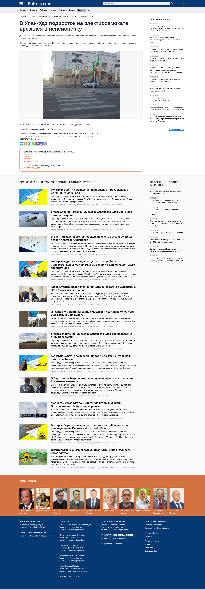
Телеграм (28, 154)
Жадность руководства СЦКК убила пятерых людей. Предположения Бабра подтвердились (86, 404)
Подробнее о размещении (112, 544)
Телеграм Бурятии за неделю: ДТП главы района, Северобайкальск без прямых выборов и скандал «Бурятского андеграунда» (93, 264)
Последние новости (160, 20)
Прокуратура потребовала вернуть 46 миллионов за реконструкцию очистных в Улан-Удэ (166, 223)
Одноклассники (31, 161)
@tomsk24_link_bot (76, 568)
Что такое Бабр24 (152, 533)
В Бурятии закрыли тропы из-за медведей (167, 233)
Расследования (81, 254)
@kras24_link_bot (75, 548)
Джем (26, 156)
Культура (80, 327)
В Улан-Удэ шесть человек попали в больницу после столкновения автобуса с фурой (167, 211)
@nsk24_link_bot (75, 558)
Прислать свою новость (69, 576)
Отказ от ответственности (155, 521)
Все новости (176, 130)
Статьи (72, 10)
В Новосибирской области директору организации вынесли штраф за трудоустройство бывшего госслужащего (166, 70)
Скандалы (88, 280)
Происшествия (60, 17)
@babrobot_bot (116, 527)
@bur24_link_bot (75, 527)
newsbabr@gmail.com (37, 527)
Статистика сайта (152, 541)
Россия (104, 418)
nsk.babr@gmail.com (76, 561)
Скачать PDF (89, 136)
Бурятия (73, 17)
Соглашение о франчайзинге (157, 528)
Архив (90, 10)
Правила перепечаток (154, 525)
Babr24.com (46, 17)
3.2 (34, 585)
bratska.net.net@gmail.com (39, 536)
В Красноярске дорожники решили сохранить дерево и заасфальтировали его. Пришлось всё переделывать (168, 28)
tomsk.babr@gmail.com (77, 571)
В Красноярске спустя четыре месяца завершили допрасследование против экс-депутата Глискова (167, 118)
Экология (97, 230)
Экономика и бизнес (84, 205)
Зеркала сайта (151, 551)
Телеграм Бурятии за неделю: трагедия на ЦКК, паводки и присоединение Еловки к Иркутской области (89, 427)
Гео (76, 304)
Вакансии (149, 536)
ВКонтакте (29, 159)
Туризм (88, 371)
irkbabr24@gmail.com (76, 540)
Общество (83, 304)
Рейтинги (62, 10)
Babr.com (40, 3)
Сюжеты (33, 10)
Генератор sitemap (73, 585)
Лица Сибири (28, 481)
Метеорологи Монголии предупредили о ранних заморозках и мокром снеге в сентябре (166, 40)
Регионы (24, 10)
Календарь (149, 548)
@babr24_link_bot (35, 525)
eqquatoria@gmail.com (118, 530)
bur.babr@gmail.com (31, 168)
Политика (97, 205)
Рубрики (43, 10)
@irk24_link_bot (75, 537)
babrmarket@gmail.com (119, 538)
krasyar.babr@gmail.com (77, 550)
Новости (81, 10)
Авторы (53, 10)
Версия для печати (74, 136)
